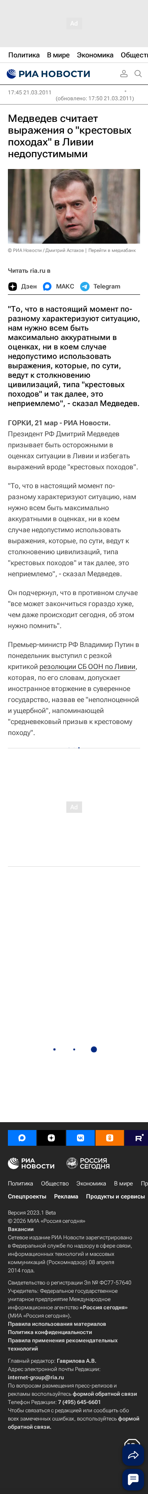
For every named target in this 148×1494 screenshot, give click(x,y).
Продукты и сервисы (115, 1196)
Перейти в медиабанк (112, 250)
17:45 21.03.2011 (30, 92)
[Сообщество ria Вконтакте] (80, 1138)
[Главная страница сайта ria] (47, 74)
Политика (20, 1183)
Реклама (66, 1196)
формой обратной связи (105, 1394)
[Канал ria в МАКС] (22, 1138)
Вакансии (21, 1229)
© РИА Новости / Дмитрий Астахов (46, 250)
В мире (123, 1183)
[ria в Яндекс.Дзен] (51, 1138)
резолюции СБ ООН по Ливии (87, 666)
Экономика (91, 1183)
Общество (55, 1183)
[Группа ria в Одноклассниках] (110, 1138)
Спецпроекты (27, 1196)
